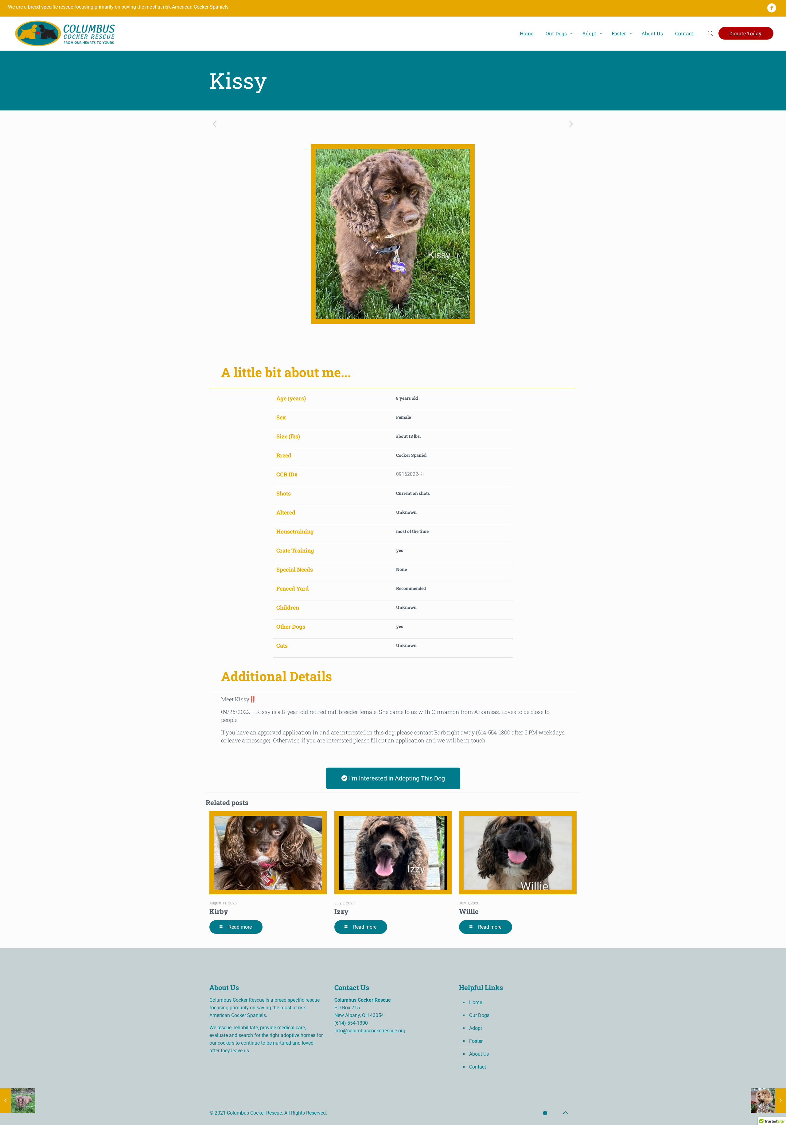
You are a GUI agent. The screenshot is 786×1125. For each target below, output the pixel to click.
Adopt (475, 1028)
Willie (469, 911)
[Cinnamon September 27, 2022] (17, 1100)
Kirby (218, 911)
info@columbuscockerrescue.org (369, 1031)
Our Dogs (479, 1015)
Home (475, 1002)
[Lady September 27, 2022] (768, 1100)
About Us (479, 1054)
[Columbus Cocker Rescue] (65, 33)
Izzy (341, 911)
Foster (476, 1041)
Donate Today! (746, 33)
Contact (477, 1067)
